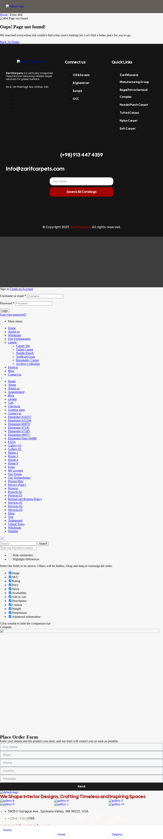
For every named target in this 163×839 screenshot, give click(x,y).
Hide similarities (22, 555)
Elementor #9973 (19, 434)
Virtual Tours (16, 524)
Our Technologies (19, 338)
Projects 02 (15, 492)
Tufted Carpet (24, 349)
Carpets (117, 834)
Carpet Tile (23, 346)
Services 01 (15, 502)
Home (4, 14)
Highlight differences (25, 559)
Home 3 (13, 456)
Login (5, 310)
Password (7, 303)
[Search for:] (19, 543)
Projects (13, 367)
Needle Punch (25, 353)
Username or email (13, 296)
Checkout (14, 406)
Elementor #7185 (19, 431)
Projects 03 (15, 495)
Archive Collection (28, 363)
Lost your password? (13, 314)
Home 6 (13, 463)
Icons (11, 467)
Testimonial (15, 520)
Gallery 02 (14, 449)
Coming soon (16, 409)
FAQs (12, 442)
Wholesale (14, 335)
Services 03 (15, 509)
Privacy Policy (17, 484)
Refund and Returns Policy (25, 499)
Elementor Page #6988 (22, 438)
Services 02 (15, 506)
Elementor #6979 (19, 424)
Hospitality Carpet (27, 360)
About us (13, 331)
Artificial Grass (25, 356)
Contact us (14, 374)
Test (10, 517)
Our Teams (15, 474)
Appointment (16, 392)
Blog (11, 371)
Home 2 (13, 452)
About (12, 384)
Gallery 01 (14, 445)
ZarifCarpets (80, 227)
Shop (11, 513)
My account (15, 470)
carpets (12, 342)
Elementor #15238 (19, 420)
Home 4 (13, 459)
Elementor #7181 (19, 427)
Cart (10, 402)
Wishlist (13, 531)
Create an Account (21, 289)
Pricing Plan (15, 481)
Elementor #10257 (19, 417)
